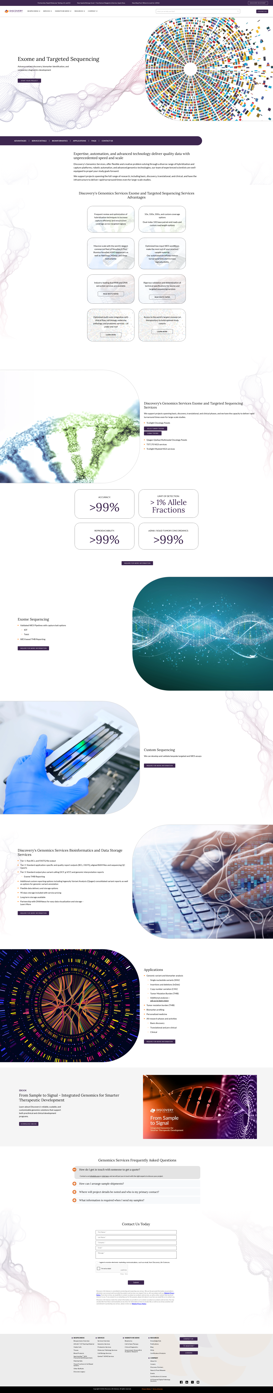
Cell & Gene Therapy (131, 1344)
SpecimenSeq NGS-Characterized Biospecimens (83, 1357)
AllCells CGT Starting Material (84, 1344)
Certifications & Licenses (158, 1376)
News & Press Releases (157, 1370)
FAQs (152, 1350)
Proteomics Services (104, 1347)
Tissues (76, 1350)
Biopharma (128, 1341)
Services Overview (104, 1341)
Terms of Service (157, 1389)
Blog (151, 1347)
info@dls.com (95, 1176)
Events (152, 1373)
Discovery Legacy (79, 1372)
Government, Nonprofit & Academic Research (133, 1351)
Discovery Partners (156, 1367)
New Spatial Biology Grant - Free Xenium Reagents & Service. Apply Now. (146, 3)
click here (105, 1176)
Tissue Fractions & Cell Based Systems (83, 1364)
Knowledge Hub (155, 1341)
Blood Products (79, 1353)
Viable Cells (77, 1347)
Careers (153, 1364)
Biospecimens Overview (81, 1341)
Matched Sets (78, 1361)
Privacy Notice (146, 1389)
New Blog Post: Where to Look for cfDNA (56, 3)
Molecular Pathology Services (107, 1350)
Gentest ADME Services (106, 1356)
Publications (154, 1344)
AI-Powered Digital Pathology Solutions (160, 1380)
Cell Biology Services (104, 1353)
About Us (153, 1361)
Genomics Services (104, 1344)
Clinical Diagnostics (131, 1347)
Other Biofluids (79, 1368)
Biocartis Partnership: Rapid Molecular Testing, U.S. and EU (96, 3)
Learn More (25, 904)
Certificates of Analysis (158, 1353)
